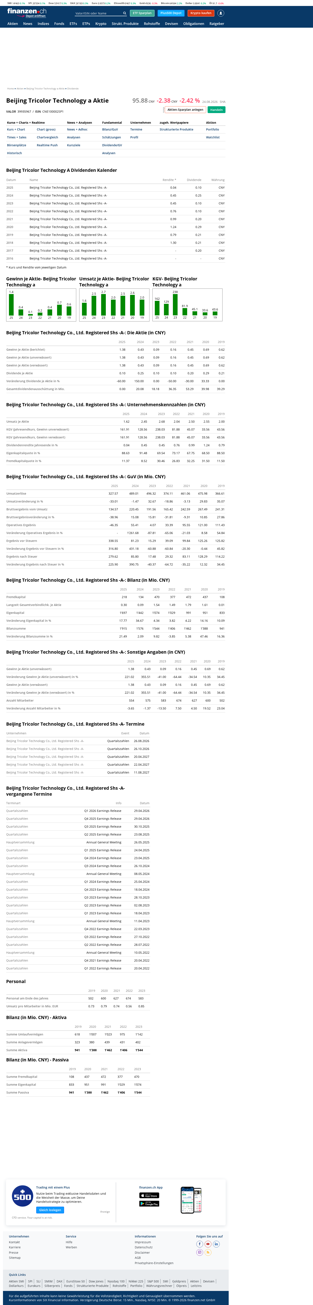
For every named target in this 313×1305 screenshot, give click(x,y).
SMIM (49, 1281)
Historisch (14, 153)
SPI (30, 3)
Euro (94, 3)
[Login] (220, 13)
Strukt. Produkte (125, 24)
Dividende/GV (112, 145)
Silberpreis (52, 1286)
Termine (136, 129)
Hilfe (69, 1242)
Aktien (12, 24)
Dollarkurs (16, 1286)
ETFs (73, 24)
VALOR (11, 111)
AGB (138, 1258)
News (27, 24)
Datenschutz (144, 1247)
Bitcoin (165, 3)
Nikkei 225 (136, 1281)
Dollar (188, 3)
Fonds (59, 24)
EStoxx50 (119, 3)
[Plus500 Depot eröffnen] (31, 15)
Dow (51, 3)
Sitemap (15, 1258)
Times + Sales (16, 137)
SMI (9, 3)
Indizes (43, 24)
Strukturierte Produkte (176, 129)
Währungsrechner (159, 1286)
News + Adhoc (77, 129)
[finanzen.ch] (26, 10)
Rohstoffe (152, 24)
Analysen (73, 137)
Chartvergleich (47, 137)
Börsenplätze (16, 145)
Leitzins (196, 1286)
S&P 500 (153, 1281)
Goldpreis (179, 1281)
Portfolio (212, 129)
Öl (210, 3)
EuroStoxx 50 (75, 1281)
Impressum (143, 1242)
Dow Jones (96, 1281)
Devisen (171, 24)
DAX (72, 3)
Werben (71, 1247)
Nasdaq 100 (116, 1281)
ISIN (38, 111)
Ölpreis (181, 1286)
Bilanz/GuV (110, 129)
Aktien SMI (16, 1281)
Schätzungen (111, 137)
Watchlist (213, 137)
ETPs (86, 24)
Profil (134, 137)
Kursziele (73, 145)
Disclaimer (142, 1253)
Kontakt (14, 1242)
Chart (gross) (46, 129)
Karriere (15, 1247)
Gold (142, 3)
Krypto (100, 24)
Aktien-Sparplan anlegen (185, 110)
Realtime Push (47, 145)
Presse (13, 1253)
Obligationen (193, 24)
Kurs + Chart (16, 129)
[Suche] (124, 13)
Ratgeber (217, 24)
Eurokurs (34, 1286)
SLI (38, 1281)
